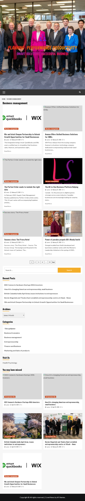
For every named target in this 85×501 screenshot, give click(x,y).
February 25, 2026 (57, 447)
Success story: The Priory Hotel (16, 239)
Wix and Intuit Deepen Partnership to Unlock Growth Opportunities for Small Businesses (22, 135)
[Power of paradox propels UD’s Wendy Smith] (62, 224)
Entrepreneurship (11, 342)
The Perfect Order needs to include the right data (22, 188)
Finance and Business (12, 346)
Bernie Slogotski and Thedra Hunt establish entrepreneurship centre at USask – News (37, 298)
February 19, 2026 (57, 242)
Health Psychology (10, 363)
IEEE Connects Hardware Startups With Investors (23, 285)
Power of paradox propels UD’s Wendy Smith (62, 239)
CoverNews (49, 497)
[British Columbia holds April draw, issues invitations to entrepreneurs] (22, 426)
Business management (11, 129)
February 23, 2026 (57, 140)
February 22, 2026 (16, 192)
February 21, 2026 (57, 190)
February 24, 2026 (16, 140)
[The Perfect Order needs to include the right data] (22, 171)
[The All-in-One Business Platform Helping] (62, 171)
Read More (7, 151)
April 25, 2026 (56, 407)
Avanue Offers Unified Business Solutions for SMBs (61, 135)
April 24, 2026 (15, 447)
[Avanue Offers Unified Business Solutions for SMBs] (62, 118)
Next (53, 262)
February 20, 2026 (16, 242)
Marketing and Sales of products (17, 351)
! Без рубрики (9, 329)
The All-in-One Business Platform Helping (61, 187)
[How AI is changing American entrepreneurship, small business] (62, 386)
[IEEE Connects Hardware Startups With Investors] (22, 386)
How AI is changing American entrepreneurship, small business (28, 289)
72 (49, 262)
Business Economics (12, 333)
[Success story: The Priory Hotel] (22, 224)
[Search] (79, 92)
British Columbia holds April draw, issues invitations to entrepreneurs (31, 294)
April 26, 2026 (15, 405)
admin (7, 140)
